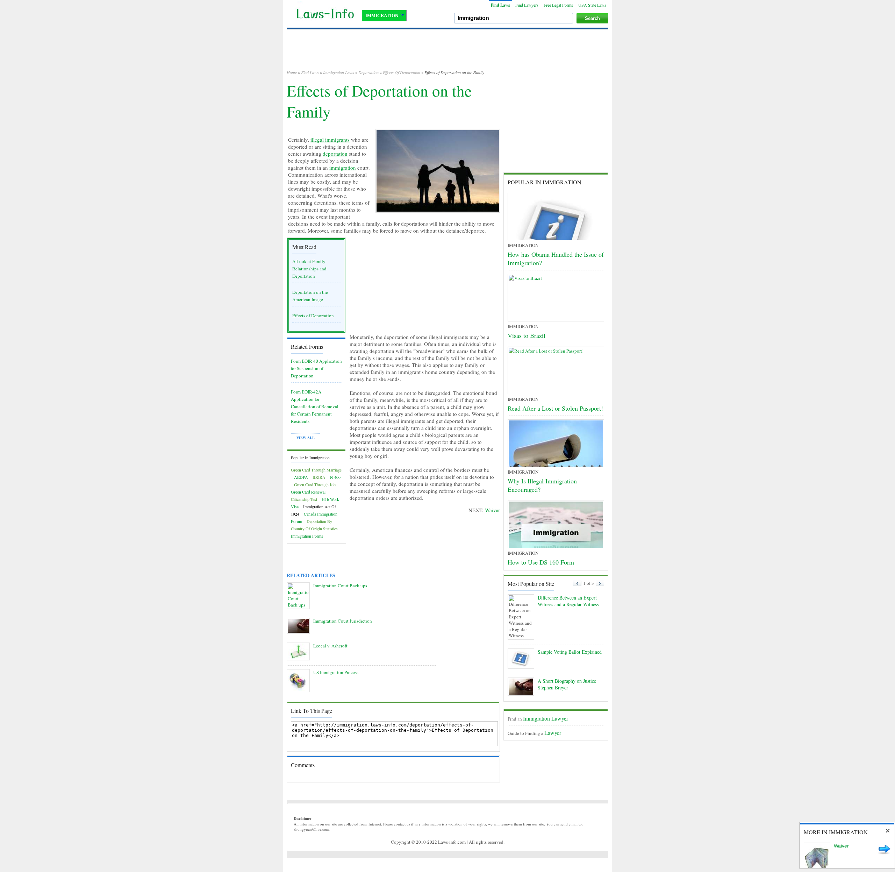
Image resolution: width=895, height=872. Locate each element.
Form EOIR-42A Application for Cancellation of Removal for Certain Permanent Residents (314, 406)
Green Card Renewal (308, 492)
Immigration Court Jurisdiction (342, 621)
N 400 (335, 477)
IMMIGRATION (381, 15)
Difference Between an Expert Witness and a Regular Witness (568, 601)
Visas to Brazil (526, 335)
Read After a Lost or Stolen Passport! (555, 408)
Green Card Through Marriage (316, 470)
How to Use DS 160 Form (541, 562)
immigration (342, 167)
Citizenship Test (304, 499)
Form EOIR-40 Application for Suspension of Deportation (316, 368)
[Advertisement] (447, 52)
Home (292, 72)
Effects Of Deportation (401, 72)
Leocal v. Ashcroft (330, 646)
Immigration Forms (307, 536)
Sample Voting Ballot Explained (570, 651)
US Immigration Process (335, 672)
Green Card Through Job (315, 484)
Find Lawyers (526, 5)
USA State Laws (592, 5)
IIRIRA (319, 477)
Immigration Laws (338, 72)
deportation (335, 153)
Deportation (368, 72)
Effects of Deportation (313, 315)
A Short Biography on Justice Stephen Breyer (567, 684)
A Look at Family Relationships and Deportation (309, 268)
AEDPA (301, 477)
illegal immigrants (330, 139)
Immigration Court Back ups (340, 585)
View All (305, 437)
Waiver (492, 509)
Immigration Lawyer (545, 718)
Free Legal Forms (558, 5)
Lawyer (552, 732)
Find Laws (500, 5)
